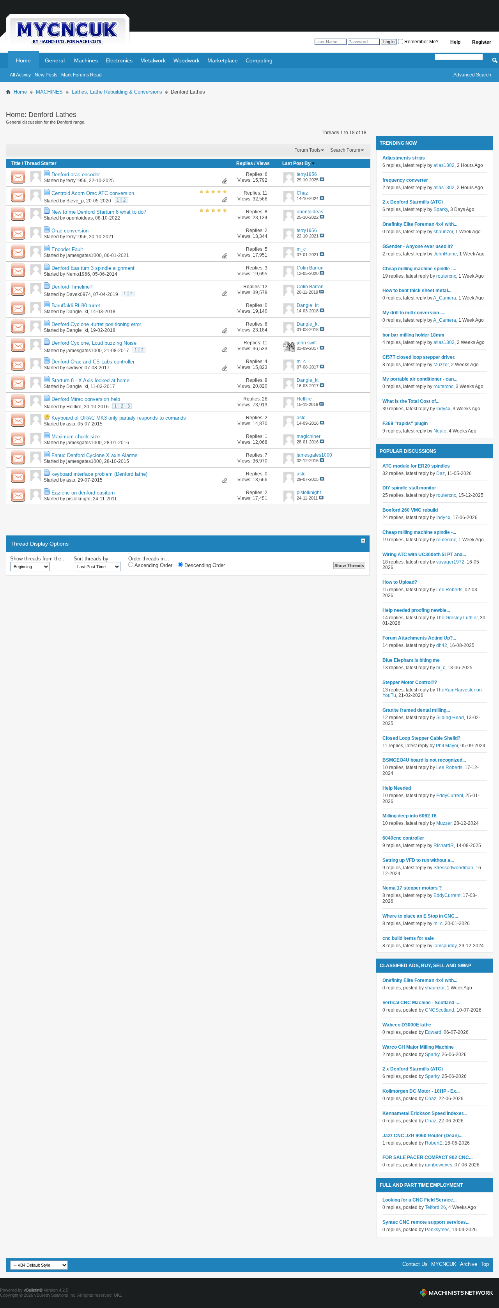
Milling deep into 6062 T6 (409, 816)
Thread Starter (40, 163)
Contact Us (415, 1264)
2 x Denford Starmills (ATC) (412, 202)
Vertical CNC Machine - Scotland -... (421, 1002)
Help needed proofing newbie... (416, 610)
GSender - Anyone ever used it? (417, 246)
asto (70, 424)
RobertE (433, 1143)
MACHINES (49, 92)
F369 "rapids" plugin (405, 423)
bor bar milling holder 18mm (413, 335)
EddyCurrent (449, 795)
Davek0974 (78, 294)
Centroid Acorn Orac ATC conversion (92, 193)
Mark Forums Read (81, 75)
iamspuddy (445, 945)
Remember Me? (421, 41)
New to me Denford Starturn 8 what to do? (98, 212)
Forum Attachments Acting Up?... (419, 638)
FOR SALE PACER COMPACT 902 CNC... (427, 1157)
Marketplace (222, 60)
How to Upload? (399, 582)
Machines (86, 60)
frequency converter (405, 180)
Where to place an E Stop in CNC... (420, 916)
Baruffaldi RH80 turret (75, 305)
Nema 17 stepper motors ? (412, 888)
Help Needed (396, 788)
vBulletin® (33, 1290)
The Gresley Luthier (457, 617)
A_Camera (444, 298)
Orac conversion (69, 231)
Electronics (119, 60)
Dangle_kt (77, 311)
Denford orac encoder (75, 174)
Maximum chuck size (75, 437)
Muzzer (441, 364)
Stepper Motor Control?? (409, 682)
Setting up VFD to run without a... (418, 860)
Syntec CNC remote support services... (425, 1222)
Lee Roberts (449, 589)
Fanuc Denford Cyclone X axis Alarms (94, 455)
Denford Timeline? (71, 287)
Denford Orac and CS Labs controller (92, 362)
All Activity (20, 75)
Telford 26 (435, 1207)
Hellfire (73, 406)
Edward (433, 1032)
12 (264, 286)
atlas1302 (444, 165)
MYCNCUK (444, 1264)
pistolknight (78, 499)
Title (16, 163)
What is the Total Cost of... (410, 401)
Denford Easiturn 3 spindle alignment (92, 268)
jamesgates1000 (84, 255)
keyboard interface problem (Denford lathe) (99, 474)
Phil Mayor (447, 745)
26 (264, 399)
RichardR (444, 845)
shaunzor (443, 231)
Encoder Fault (67, 249)
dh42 (441, 645)
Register (481, 42)
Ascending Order (152, 565)
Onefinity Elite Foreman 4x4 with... (419, 224)
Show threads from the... (38, 559)
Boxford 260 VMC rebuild (410, 510)
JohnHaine (445, 254)
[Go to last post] (322, 179)
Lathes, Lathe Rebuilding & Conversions (117, 92)
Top (485, 1264)
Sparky (441, 209)
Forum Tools (307, 150)
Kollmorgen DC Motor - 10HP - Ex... (421, 1091)
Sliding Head (450, 717)
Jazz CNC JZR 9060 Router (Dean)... (422, 1135)
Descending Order (204, 565)
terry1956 (76, 180)
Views (263, 163)
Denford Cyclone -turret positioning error (96, 324)
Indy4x (443, 408)
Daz (440, 473)
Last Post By (296, 163)
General (55, 60)
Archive (468, 1264)
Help (455, 42)
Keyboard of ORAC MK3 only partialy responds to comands (118, 418)
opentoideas (79, 218)
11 (264, 193)
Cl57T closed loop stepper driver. (418, 357)
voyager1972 (450, 562)
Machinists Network (456, 1293)
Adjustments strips (403, 158)
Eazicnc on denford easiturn (83, 493)
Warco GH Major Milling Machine (418, 1047)
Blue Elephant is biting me (411, 660)
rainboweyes (438, 1165)
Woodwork (186, 60)
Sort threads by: (92, 559)
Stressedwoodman (453, 867)
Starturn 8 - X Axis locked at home (90, 380)
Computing (259, 60)
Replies (244, 163)
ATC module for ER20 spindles (416, 466)
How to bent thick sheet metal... (416, 290)
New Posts (46, 75)
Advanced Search (472, 75)
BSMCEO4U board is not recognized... (424, 760)
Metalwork (153, 60)
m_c (440, 667)
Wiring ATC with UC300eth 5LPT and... (424, 554)
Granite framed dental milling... (416, 710)
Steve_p (75, 201)
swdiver (74, 367)
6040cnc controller (403, 838)
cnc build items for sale (408, 938)
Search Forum (345, 150)
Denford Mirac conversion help (85, 399)
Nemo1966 (78, 274)
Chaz (430, 1098)
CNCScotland (439, 1010)
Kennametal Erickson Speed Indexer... (424, 1113)
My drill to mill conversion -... (413, 312)
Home (23, 60)
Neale (440, 431)
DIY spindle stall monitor (409, 488)
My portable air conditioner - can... (419, 379)
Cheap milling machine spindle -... (419, 268)
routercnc (446, 276)
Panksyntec (437, 1229)
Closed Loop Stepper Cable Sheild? (421, 738)
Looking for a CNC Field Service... (419, 1200)
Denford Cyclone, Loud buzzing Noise (93, 343)
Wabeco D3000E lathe (406, 1025)
